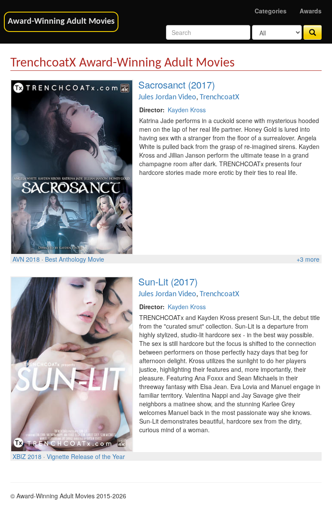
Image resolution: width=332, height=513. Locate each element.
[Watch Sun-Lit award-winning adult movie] (71, 363)
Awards (311, 10)
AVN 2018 (26, 259)
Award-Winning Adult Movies (61, 21)
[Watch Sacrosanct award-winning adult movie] (71, 166)
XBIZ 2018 (27, 456)
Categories (271, 10)
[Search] (312, 32)
